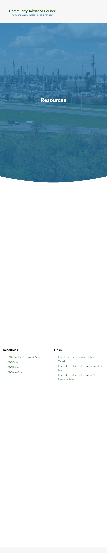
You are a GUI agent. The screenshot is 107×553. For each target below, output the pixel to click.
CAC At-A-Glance (15, 372)
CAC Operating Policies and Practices (25, 357)
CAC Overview (14, 362)
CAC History (13, 367)
